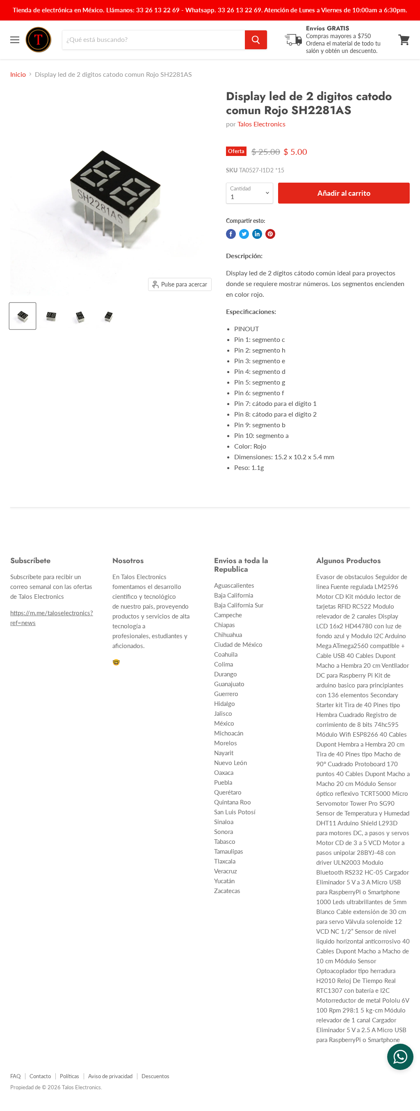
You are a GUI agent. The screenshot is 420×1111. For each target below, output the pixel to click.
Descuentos (155, 1076)
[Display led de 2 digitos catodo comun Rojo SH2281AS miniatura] (22, 316)
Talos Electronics (261, 124)
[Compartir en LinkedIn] (257, 234)
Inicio (18, 74)
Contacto (40, 1076)
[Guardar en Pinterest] (270, 234)
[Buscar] (256, 39)
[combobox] (153, 39)
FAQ (15, 1076)
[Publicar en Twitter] (244, 234)
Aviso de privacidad (110, 1076)
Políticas (69, 1076)
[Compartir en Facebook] (231, 234)
